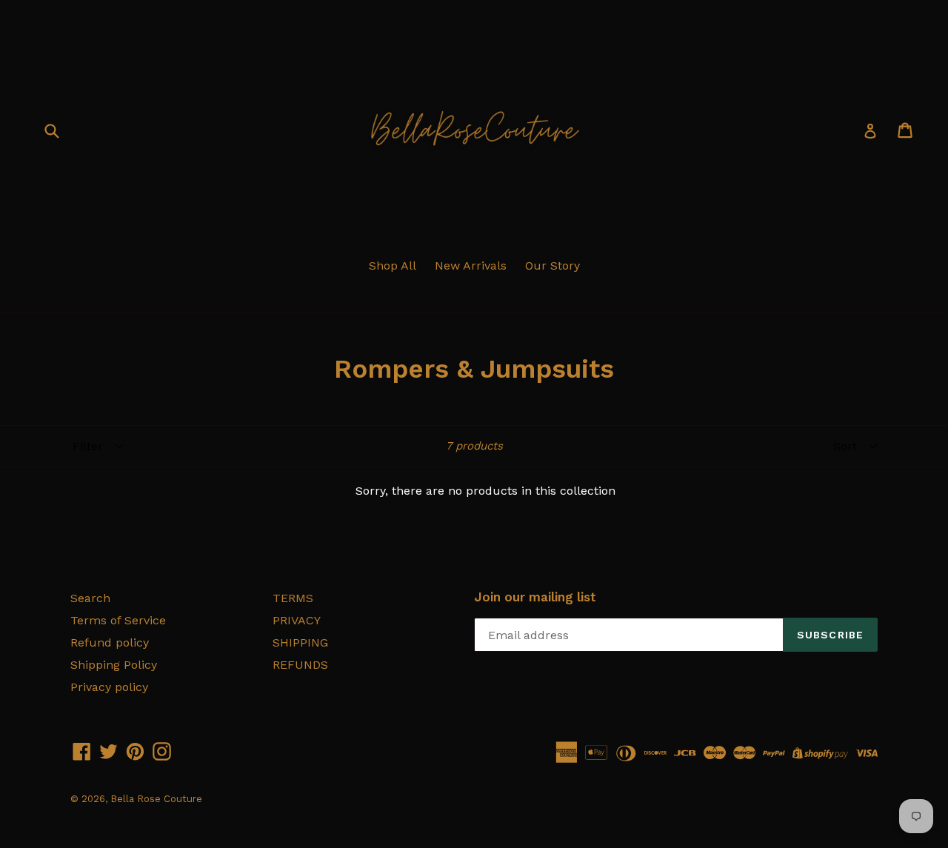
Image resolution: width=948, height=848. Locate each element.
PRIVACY (297, 620)
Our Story (552, 265)
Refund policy (109, 642)
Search (90, 598)
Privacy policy (109, 687)
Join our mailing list (535, 597)
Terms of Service (118, 620)
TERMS (293, 598)
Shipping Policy (113, 665)
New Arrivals (471, 265)
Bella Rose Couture (156, 798)
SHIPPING (300, 642)
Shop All (392, 265)
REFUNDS (300, 665)
